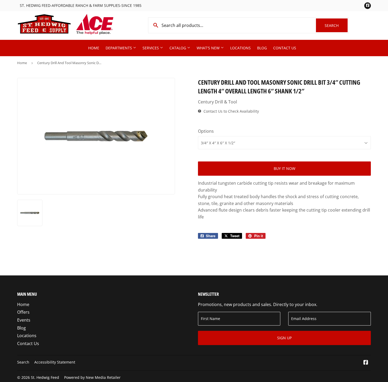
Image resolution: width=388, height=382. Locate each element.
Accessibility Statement (54, 362)
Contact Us (284, 47)
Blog (262, 47)
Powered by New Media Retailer (92, 377)
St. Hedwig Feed (45, 377)
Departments (119, 47)
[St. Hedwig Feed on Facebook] (365, 363)
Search (336, 25)
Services (151, 47)
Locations (240, 47)
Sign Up (284, 337)
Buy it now (284, 168)
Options (206, 131)
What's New (209, 47)
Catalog (178, 47)
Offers (23, 312)
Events (23, 320)
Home (93, 47)
